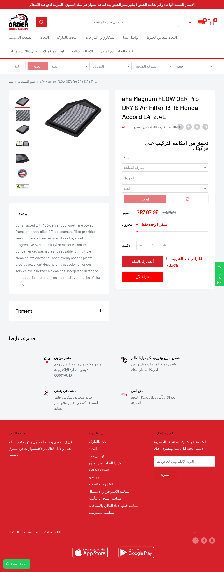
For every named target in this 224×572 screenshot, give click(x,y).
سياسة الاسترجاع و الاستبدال (108, 491)
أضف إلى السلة (143, 261)
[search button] (41, 22)
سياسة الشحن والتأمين (104, 498)
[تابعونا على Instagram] (195, 540)
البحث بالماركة (66, 37)
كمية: (126, 245)
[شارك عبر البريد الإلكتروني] (205, 126)
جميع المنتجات (27, 81)
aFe (125, 127)
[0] (211, 22)
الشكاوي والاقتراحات (100, 37)
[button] (200, 22)
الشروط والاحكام (100, 484)
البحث (44, 37)
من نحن (93, 477)
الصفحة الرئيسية (20, 37)
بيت (11, 81)
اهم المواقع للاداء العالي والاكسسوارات (36, 51)
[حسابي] (190, 22)
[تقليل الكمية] (141, 245)
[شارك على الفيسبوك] (180, 126)
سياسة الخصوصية (101, 512)
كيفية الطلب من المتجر (116, 51)
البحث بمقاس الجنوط (161, 37)
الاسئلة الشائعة (82, 51)
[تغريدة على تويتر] (197, 126)
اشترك (165, 474)
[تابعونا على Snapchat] (212, 540)
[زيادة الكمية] (164, 245)
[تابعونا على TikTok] (204, 540)
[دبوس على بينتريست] (189, 126)
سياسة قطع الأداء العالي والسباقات (113, 505)
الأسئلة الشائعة (99, 470)
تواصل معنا (131, 37)
